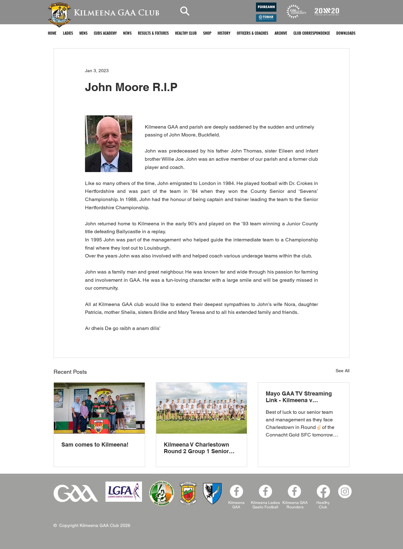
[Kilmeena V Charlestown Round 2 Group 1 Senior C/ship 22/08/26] (201, 408)
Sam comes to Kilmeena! (94, 444)
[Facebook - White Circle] (236, 491)
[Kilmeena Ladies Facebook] (265, 491)
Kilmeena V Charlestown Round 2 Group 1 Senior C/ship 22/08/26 (196, 447)
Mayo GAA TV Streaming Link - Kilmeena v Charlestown (299, 396)
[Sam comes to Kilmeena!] (99, 408)
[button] (68, 33)
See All (342, 370)
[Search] (185, 10)
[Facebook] (294, 491)
